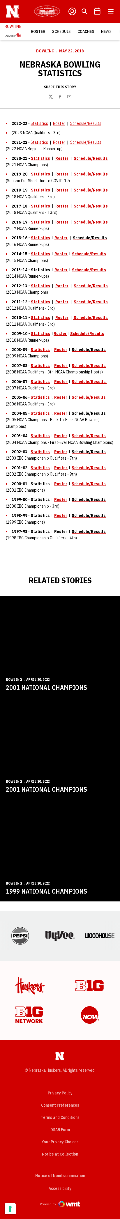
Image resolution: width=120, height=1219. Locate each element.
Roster (38, 31)
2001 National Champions (46, 687)
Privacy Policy (60, 1093)
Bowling (45, 51)
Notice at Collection (60, 1154)
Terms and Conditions (60, 1117)
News (106, 31)
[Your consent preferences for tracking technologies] (10, 1208)
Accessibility (60, 1188)
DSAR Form (60, 1129)
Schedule (61, 31)
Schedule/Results (85, 123)
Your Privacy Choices (60, 1141)
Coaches (85, 31)
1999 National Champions (46, 891)
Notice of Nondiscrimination (60, 1175)
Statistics (39, 123)
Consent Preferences (60, 1105)
